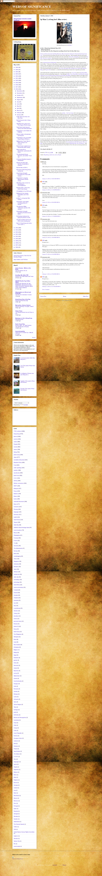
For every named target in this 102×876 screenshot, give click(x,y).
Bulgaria (16, 780)
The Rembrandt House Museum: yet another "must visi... (24, 156)
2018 (16, 84)
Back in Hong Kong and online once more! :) (24, 223)
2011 (16, 236)
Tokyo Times (18, 311)
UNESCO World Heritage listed (21, 527)
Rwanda (16, 811)
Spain (15, 569)
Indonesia (16, 564)
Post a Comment (45, 289)
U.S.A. (15, 478)
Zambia (16, 691)
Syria (15, 701)
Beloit (15, 553)
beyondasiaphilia (20, 331)
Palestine (16, 657)
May (18, 106)
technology (16, 582)
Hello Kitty (16, 525)
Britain (15, 496)
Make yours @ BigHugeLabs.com (17, 858)
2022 (16, 76)
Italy (15, 605)
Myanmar (16, 670)
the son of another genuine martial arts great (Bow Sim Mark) (57, 75)
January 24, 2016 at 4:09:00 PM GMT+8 (51, 202)
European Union (18, 738)
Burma (15, 782)
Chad (15, 722)
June (18, 104)
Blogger (64, 865)
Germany (16, 514)
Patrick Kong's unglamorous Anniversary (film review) (23, 146)
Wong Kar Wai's (77, 143)
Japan (15, 457)
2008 (16, 243)
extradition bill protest (19, 459)
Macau (15, 532)
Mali (15, 743)
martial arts (51, 154)
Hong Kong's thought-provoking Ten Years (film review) (23, 174)
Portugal (16, 806)
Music (15, 504)
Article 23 (16, 626)
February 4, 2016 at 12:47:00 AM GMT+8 (51, 286)
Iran (15, 603)
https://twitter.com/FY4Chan (21, 259)
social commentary (18, 587)
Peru (15, 803)
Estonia (15, 735)
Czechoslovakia (18, 681)
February (19, 112)
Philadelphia (17, 535)
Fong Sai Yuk (48, 69)
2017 (16, 87)
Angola (15, 767)
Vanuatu (16, 838)
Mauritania (16, 795)
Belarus (16, 772)
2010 (16, 238)
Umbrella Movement (19, 501)
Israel (15, 642)
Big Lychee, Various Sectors (23, 305)
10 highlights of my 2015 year (23, 191)
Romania (16, 688)
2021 (16, 78)
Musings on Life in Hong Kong (23, 318)
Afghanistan (17, 675)
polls (15, 712)
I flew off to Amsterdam (74, 56)
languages (16, 761)
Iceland (15, 787)
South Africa (17, 584)
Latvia (15, 696)
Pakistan (16, 746)
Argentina (16, 769)
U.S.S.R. (16, 756)
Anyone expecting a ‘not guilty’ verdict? (24, 306)
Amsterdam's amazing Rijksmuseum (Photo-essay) (22, 179)
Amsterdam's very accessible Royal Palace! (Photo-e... (23, 138)
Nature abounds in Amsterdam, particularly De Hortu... (23, 151)
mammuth (55, 865)
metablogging (17, 556)
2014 (16, 230)
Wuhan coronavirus (19, 483)
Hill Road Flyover (19, 319)
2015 (16, 227)
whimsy (15, 480)
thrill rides (16, 714)
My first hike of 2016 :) (22, 167)
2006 (16, 247)
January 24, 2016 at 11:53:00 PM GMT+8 (51, 216)
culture (15, 441)
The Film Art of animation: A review (23, 294)
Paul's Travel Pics (20, 324)
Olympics (16, 566)
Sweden (16, 819)
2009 (16, 240)
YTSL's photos (17, 431)
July (18, 101)
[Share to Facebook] (64, 152)
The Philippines (17, 634)
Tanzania (16, 545)
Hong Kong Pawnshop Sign (21, 300)
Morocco (16, 800)
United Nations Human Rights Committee (24, 832)
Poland (15, 748)
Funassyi (16, 538)
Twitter (15, 826)
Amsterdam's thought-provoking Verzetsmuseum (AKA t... (23, 213)
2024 (16, 71)
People (59, 154)
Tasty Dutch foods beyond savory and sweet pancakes (24, 128)
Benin (15, 774)
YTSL (43, 181)
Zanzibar (16, 616)
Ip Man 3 (70, 45)
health (15, 517)
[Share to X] (62, 152)
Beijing (15, 652)
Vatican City (17, 841)
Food (15, 465)
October (19, 95)
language (16, 512)
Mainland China (18, 462)
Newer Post (43, 296)
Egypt (15, 655)
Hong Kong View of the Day (22, 299)
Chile (15, 725)
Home (64, 296)
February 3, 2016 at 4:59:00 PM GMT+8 (51, 274)
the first (83, 72)
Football (16, 590)
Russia (15, 623)
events (15, 439)
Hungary (16, 683)
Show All (33, 337)
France (15, 540)
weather (16, 470)
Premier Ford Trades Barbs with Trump (24, 276)
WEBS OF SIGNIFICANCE (31, 6)
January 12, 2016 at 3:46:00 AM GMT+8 (51, 178)
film (14, 843)
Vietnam (16, 571)
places (15, 436)
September (20, 97)
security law (17, 472)
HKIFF (15, 485)
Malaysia (16, 488)
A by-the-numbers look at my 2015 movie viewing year (23, 220)
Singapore (16, 561)
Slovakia (16, 816)
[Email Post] (56, 152)
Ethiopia (16, 694)
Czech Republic (18, 733)
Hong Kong (46, 154)
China (15, 662)
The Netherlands (18, 548)
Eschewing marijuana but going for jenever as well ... (23, 217)
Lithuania (16, 699)
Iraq (15, 790)
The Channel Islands (19, 824)
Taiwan (15, 522)
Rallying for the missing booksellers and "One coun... (22, 195)
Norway (16, 551)
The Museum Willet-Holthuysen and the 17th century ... (23, 208)
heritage (16, 709)
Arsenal (16, 592)
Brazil (15, 639)
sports (15, 764)
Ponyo (15, 491)
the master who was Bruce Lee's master (69, 68)
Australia (16, 600)
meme (15, 618)
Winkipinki (16, 636)
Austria (15, 678)
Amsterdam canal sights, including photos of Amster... (22, 203)
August (19, 99)
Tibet (15, 707)
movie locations (18, 530)
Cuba (15, 730)
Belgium (16, 649)
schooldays (16, 579)
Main (15, 793)
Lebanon (16, 741)
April (18, 108)
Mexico (15, 798)
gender (15, 660)
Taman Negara (17, 704)
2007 (16, 245)
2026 (16, 67)
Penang (16, 509)
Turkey (15, 613)
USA (15, 829)
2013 (16, 232)
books (15, 498)
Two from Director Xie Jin (21, 270)
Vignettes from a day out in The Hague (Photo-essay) (23, 124)
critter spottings (17, 467)
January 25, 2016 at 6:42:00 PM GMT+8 (51, 254)
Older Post (85, 296)
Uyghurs (16, 836)
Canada (16, 595)
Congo (15, 727)
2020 (16, 80)
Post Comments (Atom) (67, 300)
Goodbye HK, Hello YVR (21, 275)
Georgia (16, 785)
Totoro (15, 558)
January (19, 114)
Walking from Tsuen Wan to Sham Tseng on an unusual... (23, 142)
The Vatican (17, 754)
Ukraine (16, 610)
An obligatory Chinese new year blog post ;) (27, 374)
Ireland (15, 668)
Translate (25, 404)
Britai (15, 777)
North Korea (17, 631)
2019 (16, 82)
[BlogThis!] (61, 152)
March (18, 110)
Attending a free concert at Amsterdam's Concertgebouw (23, 184)
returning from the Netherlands (49, 62)
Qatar (15, 808)
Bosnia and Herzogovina (20, 717)
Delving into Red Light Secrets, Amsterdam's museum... (22, 164)
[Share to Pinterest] (65, 152)
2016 (16, 89)
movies (56, 154)
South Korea (17, 519)
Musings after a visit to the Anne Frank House (23, 188)
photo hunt (16, 475)
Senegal (16, 813)
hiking (15, 452)
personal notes (17, 621)
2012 (16, 234)
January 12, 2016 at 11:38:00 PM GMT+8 (51, 190)
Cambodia (16, 720)
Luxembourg (17, 608)
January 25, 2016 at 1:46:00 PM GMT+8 (51, 237)
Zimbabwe (16, 647)
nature (15, 449)
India (15, 686)
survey (15, 673)
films (15, 759)
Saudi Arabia (17, 751)
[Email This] (59, 152)
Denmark (16, 665)
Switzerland (17, 821)
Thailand (16, 597)
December (19, 91)
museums (16, 506)
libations (16, 493)
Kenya (15, 629)
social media (17, 846)
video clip (16, 577)
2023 (16, 74)
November (19, 93)
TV (14, 543)
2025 (16, 69)
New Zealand (17, 644)
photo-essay (17, 454)
